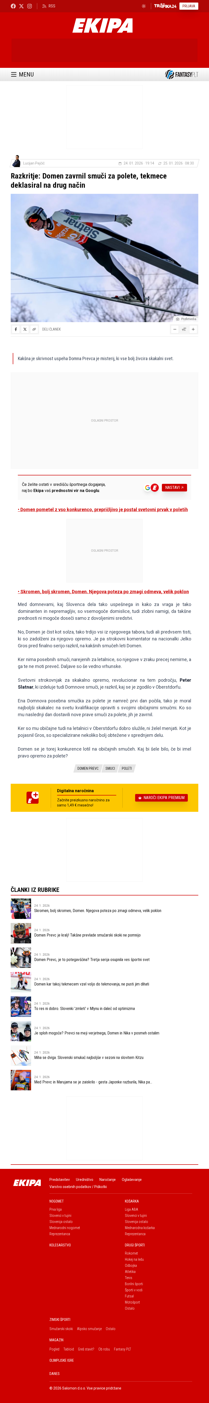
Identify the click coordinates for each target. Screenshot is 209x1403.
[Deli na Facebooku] (16, 329)
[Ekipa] (102, 25)
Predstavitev (59, 1180)
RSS (51, 6)
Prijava (188, 6)
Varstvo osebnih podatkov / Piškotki (78, 1187)
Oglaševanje (132, 1180)
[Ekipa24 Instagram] (29, 6)
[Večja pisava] (193, 329)
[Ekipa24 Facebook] (13, 6)
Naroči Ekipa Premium (164, 797)
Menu (26, 74)
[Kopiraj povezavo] (34, 329)
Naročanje (107, 1180)
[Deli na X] (25, 329)
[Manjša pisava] (175, 329)
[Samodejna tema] (144, 6)
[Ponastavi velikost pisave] (184, 329)
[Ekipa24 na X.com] (21, 6)
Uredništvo (84, 1180)
